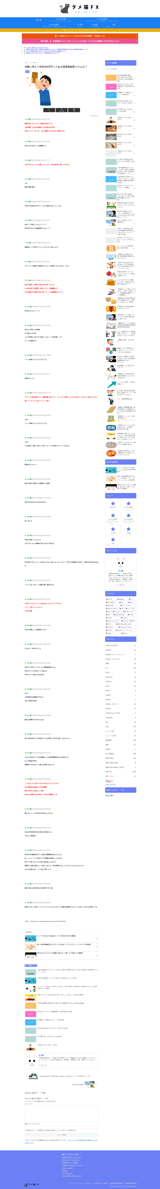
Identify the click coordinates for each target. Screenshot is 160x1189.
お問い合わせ (98, 1183)
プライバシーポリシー (85, 1183)
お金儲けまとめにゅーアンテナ (72, 1165)
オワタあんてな (67, 1173)
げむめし (108, 795)
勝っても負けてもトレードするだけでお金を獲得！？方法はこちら (80, 36)
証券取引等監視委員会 (116, 1183)
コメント (28, 1104)
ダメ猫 (41, 1055)
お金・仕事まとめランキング (71, 1176)
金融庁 (106, 1183)
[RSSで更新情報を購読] (46, 1065)
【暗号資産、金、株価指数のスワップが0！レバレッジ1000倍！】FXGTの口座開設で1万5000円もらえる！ (80, 41)
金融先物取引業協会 (130, 1183)
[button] (134, 69)
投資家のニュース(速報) (70, 1162)
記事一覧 (34, 965)
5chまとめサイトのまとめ (70, 1160)
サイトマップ (73, 1183)
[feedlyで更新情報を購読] (43, 1065)
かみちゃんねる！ (68, 1168)
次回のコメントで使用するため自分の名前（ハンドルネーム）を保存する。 (52, 1130)
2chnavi (64, 1170)
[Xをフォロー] (40, 1065)
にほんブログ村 (110, 784)
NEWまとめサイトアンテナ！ (72, 1157)
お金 (28, 965)
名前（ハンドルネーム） (33, 1124)
